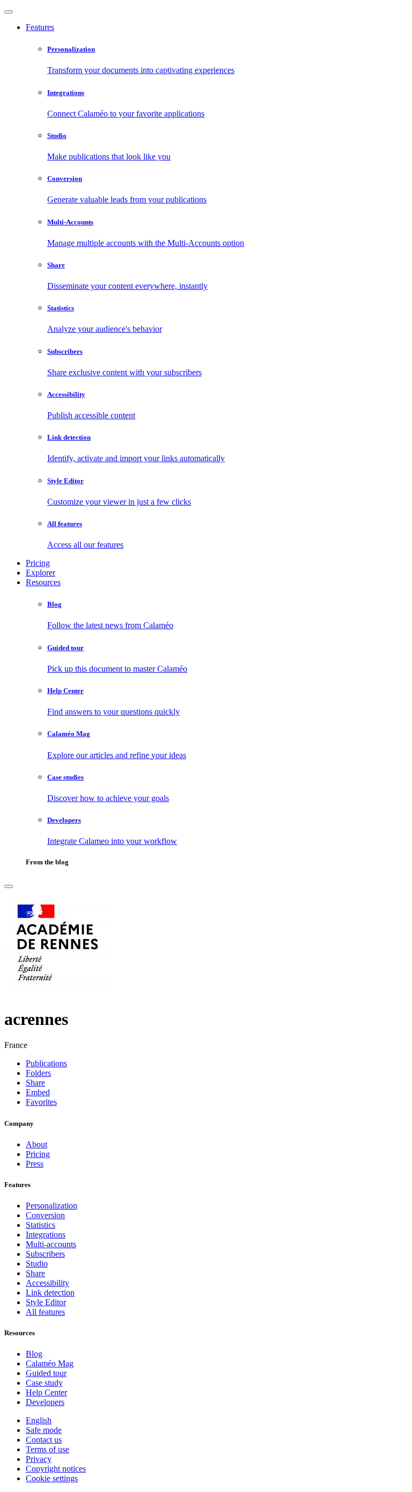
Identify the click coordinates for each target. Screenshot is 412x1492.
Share (35, 1273)
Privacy (39, 1459)
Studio (37, 1263)
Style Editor (46, 1302)
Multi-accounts (51, 1244)
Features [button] (40, 27)
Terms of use (47, 1449)
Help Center (46, 1392)
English (39, 1420)
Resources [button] (43, 582)
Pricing (38, 562)
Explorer (40, 572)
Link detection (50, 1292)
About (36, 1144)
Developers (45, 1402)
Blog (34, 1353)
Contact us (44, 1439)
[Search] (8, 886)
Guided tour (46, 1373)
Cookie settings (52, 1478)
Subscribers (45, 1253)
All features (45, 1311)
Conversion (45, 1215)
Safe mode (44, 1430)
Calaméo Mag (49, 1363)
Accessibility (47, 1282)
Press (34, 1163)
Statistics (40, 1224)
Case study (44, 1382)
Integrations (45, 1234)
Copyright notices (56, 1468)
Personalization (51, 1205)
